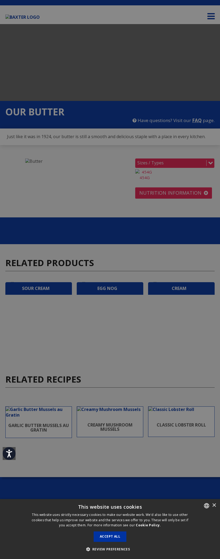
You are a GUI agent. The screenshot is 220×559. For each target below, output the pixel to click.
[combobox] (206, 505)
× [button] (214, 505)
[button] (110, 549)
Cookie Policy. (148, 525)
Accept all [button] (110, 536)
